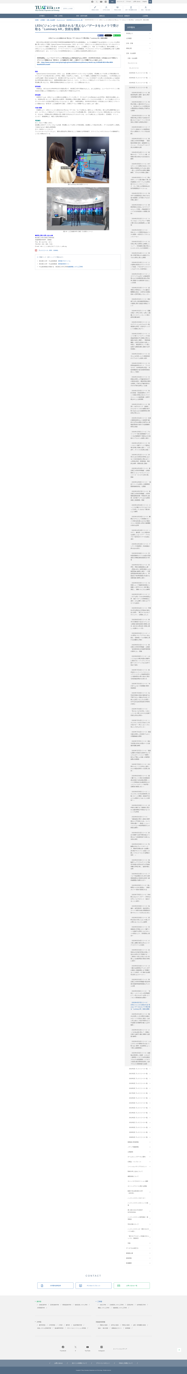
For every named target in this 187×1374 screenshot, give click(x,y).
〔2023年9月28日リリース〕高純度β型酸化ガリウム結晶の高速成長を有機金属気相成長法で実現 (140, 556)
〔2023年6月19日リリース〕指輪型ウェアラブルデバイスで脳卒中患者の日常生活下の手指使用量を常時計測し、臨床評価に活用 (140, 864)
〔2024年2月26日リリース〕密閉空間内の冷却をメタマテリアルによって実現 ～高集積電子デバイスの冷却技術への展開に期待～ (140, 209)
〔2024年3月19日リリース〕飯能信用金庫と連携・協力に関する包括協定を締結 (140, 95)
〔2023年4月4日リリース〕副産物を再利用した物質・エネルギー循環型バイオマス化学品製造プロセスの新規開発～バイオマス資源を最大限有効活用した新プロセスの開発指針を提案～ (140, 1058)
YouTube (101, 2)
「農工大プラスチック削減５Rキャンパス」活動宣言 (138, 1237)
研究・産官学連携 (81, 16)
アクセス (128, 1)
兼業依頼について (133, 1176)
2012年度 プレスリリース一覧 (138, 1117)
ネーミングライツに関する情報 (137, 1186)
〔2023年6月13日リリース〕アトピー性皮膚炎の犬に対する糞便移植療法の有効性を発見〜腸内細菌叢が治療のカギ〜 (140, 877)
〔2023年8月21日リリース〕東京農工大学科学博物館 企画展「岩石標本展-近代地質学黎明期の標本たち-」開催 (140, 648)
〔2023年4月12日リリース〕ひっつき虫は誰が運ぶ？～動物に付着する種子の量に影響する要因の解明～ (140, 1033)
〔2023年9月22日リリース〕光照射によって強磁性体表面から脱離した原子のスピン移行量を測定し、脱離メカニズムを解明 (140, 586)
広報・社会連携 (51, 20)
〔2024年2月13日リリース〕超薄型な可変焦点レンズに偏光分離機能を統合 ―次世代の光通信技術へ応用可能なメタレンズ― (140, 291)
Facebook (92, 2)
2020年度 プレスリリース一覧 (138, 1078)
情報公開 (129, 48)
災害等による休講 (67, 8)
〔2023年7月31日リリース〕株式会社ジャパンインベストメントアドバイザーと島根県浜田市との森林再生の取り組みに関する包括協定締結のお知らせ (140, 674)
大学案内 (42, 16)
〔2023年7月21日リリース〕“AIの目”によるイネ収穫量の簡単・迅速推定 (140, 686)
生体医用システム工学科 (117, 1304)
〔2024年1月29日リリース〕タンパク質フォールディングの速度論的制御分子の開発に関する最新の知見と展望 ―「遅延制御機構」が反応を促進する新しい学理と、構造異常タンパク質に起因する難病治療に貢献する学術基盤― (140, 341)
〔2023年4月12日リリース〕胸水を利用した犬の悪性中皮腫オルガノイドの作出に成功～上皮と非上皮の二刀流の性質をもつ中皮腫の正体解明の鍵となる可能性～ (140, 1019)
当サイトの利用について (79, 1363)
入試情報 (145, 16)
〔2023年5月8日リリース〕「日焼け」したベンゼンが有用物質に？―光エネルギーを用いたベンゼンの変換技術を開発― (140, 994)
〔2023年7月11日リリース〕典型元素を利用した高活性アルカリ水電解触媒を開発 (141, 734)
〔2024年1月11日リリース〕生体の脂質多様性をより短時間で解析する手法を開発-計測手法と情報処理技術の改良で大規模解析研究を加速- (141, 422)
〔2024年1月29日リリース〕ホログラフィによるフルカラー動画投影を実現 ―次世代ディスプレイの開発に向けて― (140, 325)
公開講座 (130, 1152)
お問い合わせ (136, 1)
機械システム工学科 (103, 1307)
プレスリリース (61, 20)
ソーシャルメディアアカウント (137, 1166)
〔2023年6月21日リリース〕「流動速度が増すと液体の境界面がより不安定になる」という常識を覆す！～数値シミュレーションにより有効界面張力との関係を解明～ (140, 822)
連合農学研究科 (59, 1328)
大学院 (39, 1322)
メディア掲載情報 (133, 1147)
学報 (129, 1243)
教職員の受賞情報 (133, 1142)
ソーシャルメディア (121, 1349)
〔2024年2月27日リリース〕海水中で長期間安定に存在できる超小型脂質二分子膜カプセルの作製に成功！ (140, 197)
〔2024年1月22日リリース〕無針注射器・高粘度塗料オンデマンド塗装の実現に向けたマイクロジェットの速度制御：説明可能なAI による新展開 (140, 395)
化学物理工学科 (141, 1304)
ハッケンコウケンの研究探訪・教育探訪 (138, 1218)
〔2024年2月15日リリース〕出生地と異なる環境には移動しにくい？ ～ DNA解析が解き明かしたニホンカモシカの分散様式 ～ (141, 245)
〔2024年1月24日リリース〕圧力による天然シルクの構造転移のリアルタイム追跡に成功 (140, 356)
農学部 (39, 1301)
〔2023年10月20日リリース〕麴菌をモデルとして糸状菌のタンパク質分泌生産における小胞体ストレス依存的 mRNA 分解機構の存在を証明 (140, 521)
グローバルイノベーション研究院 (76, 1328)
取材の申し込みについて (135, 1171)
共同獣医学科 (41, 1307)
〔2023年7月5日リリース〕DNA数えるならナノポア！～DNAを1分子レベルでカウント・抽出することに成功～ (141, 898)
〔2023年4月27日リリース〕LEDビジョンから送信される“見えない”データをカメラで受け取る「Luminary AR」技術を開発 (140, 1006)
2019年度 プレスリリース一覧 (138, 1083)
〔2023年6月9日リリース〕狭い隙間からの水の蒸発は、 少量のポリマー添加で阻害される (140, 887)
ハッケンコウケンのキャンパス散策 (138, 1204)
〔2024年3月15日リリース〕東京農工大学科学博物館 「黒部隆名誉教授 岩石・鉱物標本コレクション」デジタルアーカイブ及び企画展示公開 (140, 143)
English (145, 1)
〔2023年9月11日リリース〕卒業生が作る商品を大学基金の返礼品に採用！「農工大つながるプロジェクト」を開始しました (141, 611)
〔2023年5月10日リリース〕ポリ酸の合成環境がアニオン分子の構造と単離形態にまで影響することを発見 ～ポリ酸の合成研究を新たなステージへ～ (140, 970)
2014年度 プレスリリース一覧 (138, 1108)
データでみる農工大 (132, 1248)
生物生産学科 (43, 1304)
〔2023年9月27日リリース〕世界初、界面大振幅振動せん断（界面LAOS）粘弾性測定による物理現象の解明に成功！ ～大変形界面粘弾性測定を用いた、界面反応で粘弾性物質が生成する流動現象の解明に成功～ (141, 571)
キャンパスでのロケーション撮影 (138, 1181)
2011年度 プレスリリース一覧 (138, 1122)
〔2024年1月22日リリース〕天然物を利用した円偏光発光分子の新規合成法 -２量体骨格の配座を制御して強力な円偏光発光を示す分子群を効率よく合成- (141, 381)
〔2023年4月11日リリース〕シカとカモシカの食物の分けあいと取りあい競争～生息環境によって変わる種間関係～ (141, 1045)
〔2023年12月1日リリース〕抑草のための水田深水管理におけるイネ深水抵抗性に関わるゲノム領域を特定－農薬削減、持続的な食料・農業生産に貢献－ (140, 459)
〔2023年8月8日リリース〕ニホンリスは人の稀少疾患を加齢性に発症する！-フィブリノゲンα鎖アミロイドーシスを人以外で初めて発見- (140, 660)
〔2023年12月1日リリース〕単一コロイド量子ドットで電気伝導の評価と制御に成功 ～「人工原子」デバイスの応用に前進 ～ (140, 446)
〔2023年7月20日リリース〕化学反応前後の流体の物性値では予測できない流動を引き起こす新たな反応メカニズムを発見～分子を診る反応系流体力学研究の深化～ (140, 698)
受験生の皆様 (95, 10)
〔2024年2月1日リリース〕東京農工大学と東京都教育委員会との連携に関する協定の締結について (140, 302)
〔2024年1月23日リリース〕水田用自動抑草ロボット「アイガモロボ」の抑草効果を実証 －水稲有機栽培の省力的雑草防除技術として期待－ (140, 367)
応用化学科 (130, 1304)
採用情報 (127, 1328)
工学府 (60, 1325)
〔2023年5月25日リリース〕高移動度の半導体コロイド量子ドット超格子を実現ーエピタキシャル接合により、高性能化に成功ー (140, 931)
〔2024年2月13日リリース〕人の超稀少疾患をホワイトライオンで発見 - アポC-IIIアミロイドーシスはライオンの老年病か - (141, 266)
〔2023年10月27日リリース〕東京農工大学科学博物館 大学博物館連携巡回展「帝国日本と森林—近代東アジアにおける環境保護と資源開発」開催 (140, 496)
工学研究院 (52, 1325)
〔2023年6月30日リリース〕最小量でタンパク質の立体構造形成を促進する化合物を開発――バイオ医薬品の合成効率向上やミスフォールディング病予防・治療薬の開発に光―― (140, 781)
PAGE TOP (179, 1350)
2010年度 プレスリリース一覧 (138, 1127)
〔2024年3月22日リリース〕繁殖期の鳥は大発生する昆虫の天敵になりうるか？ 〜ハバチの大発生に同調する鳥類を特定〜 (140, 119)
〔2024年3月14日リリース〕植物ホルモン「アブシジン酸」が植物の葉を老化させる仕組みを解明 (140, 155)
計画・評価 (129, 43)
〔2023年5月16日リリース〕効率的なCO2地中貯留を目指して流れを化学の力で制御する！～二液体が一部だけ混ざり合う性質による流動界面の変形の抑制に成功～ (140, 955)
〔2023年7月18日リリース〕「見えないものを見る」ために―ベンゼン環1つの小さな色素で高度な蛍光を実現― (140, 712)
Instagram (106, 2)
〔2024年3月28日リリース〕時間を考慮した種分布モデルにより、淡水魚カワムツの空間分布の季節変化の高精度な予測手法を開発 (140, 106)
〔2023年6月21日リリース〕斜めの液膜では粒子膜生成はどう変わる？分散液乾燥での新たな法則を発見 (140, 836)
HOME (37, 20)
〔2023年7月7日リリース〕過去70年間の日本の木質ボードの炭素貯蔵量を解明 (140, 743)
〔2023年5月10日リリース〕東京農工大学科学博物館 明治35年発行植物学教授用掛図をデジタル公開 (140, 983)
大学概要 (129, 38)
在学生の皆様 (106, 10)
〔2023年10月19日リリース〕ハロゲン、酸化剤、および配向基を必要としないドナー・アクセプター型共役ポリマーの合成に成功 (140, 534)
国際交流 (102, 16)
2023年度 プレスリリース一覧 (74, 20)
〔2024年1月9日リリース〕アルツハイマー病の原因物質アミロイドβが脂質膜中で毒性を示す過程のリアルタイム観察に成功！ (140, 435)
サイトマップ (120, 1)
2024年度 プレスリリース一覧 (138, 82)
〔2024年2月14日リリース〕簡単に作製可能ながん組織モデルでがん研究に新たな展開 (140, 255)
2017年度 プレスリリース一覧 (138, 1093)
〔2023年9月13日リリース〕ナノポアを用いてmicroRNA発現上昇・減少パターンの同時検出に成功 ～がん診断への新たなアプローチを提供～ (140, 599)
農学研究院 (42, 1325)
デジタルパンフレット (93, 1285)
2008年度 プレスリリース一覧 (138, 1137)
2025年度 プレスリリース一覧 (138, 78)
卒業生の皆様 (117, 10)
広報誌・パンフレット (134, 1161)
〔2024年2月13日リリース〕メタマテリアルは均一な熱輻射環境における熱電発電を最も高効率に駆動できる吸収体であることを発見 (140, 278)
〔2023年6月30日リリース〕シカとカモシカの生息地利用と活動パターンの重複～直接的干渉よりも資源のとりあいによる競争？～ (140, 796)
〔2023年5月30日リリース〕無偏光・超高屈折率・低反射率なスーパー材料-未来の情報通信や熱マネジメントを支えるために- (140, 909)
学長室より (129, 33)
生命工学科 (103, 1304)
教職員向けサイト (117, 1328)
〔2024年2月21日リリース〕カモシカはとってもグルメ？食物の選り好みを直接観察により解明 (140, 222)
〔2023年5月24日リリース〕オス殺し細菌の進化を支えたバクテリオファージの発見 (140, 943)
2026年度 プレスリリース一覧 (138, 73)
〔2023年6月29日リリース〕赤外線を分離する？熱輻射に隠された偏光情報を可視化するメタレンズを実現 (140, 809)
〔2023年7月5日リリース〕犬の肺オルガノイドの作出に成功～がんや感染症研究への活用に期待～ (140, 767)
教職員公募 (129, 1253)
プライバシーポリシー (103, 1363)
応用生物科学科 (54, 1304)
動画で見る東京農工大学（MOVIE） (135, 1192)
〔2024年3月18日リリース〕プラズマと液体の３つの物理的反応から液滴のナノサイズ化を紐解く (140, 130)
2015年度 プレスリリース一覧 (138, 1103)
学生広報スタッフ (133, 1224)
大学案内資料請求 (55, 1285)
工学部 (99, 1301)
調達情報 (129, 1258)
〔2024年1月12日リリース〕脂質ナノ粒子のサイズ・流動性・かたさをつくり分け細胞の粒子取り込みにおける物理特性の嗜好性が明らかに (140, 409)
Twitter (97, 2)
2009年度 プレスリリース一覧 (138, 1132)
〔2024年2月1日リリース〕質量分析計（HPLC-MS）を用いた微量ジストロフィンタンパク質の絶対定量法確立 (140, 314)
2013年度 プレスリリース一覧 (138, 1113)
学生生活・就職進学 (123, 16)
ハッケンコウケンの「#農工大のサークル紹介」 (138, 1230)
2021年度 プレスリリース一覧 (138, 1073)
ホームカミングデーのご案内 (136, 1156)
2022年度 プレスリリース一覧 (138, 1068)
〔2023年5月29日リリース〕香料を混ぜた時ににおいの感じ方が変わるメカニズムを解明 (140, 920)
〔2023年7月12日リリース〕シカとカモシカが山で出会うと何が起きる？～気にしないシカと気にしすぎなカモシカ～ (140, 724)
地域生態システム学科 (81, 1304)
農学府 (68, 1325)
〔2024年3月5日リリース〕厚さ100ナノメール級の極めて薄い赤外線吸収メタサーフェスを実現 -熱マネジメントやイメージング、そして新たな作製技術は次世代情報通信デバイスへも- (141, 183)
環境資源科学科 (66, 1304)
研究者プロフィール (64, 261)
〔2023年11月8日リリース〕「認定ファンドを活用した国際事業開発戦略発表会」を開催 (141, 484)
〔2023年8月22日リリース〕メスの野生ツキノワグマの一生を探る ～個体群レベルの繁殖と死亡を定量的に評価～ (140, 636)
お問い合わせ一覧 (131, 1285)
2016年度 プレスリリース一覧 (138, 1098)
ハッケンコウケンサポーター (136, 1198)
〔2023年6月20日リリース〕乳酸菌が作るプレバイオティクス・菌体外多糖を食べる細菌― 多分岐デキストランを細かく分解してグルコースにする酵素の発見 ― (141, 849)
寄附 (112, 1)
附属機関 (129, 1263)
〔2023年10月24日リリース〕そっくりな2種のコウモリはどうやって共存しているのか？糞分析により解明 (140, 508)
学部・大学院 (58, 16)
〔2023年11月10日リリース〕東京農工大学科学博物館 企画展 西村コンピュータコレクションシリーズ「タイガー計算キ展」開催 (140, 473)
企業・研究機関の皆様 (131, 10)
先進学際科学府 (77, 1325)
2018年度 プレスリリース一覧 (138, 1088)
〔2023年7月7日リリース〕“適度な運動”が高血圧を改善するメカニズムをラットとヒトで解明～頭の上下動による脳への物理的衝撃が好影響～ (141, 755)
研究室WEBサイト (64, 264)
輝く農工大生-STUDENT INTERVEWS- (135, 1211)
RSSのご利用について (126, 1363)
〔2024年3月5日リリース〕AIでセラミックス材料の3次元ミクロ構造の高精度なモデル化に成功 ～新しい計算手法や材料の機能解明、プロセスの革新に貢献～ (140, 168)
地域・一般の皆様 (145, 10)
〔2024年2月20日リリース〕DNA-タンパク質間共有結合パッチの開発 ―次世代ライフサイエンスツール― (140, 233)
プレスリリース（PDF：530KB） (48, 250)
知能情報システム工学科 (75, 266)
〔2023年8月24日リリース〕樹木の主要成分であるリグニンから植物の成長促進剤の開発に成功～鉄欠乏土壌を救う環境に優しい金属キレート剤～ (140, 624)
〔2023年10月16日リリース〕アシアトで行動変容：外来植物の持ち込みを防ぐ (140, 546)
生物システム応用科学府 (44, 1328)
